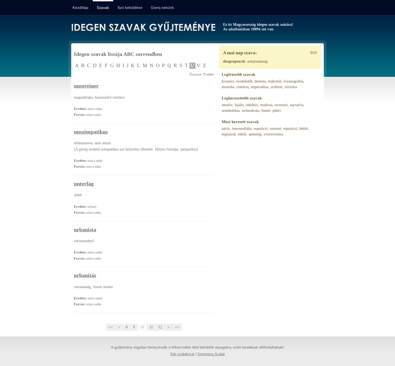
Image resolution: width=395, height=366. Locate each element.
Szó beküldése (129, 7)
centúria (242, 87)
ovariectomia (273, 134)
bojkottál (274, 81)
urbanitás (85, 275)
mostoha (228, 87)
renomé (275, 129)
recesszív (281, 105)
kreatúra (228, 81)
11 (151, 327)
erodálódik (244, 81)
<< (111, 327)
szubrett (276, 87)
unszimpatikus (91, 132)
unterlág (84, 183)
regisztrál (229, 134)
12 (160, 327)
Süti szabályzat (182, 354)
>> (177, 327)
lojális (239, 105)
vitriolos (291, 87)
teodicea (266, 105)
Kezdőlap (80, 7)
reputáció (261, 129)
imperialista (259, 87)
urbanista (85, 229)
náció (226, 129)
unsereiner (86, 86)
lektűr (303, 129)
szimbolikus (231, 111)
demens (260, 81)
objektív (252, 105)
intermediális (242, 129)
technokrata (250, 111)
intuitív (227, 105)
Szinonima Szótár (211, 354)
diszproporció (234, 61)
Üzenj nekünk (162, 7)
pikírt (276, 111)
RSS (313, 53)
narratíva (296, 105)
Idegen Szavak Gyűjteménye (143, 27)
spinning (255, 134)
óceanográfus (293, 81)
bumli (265, 111)
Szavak (103, 7)
